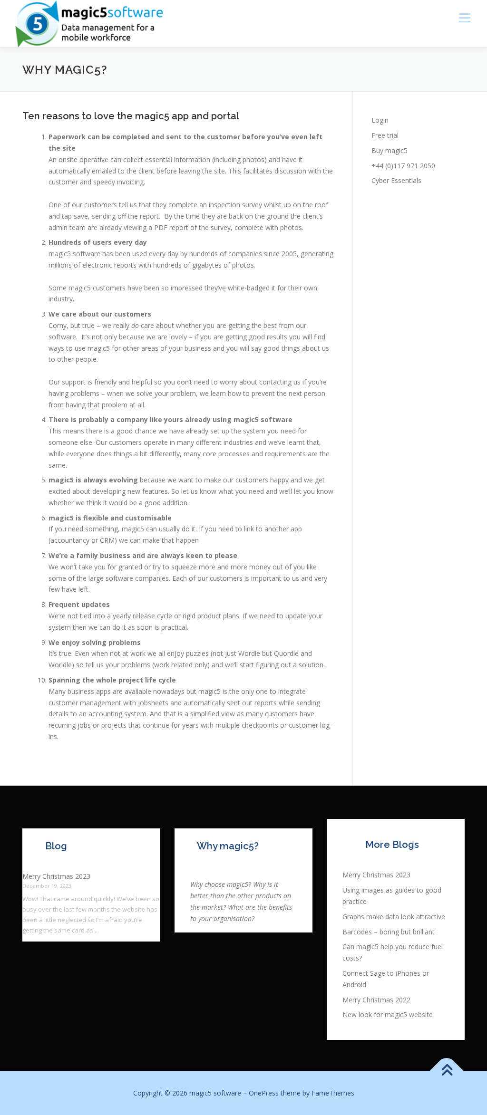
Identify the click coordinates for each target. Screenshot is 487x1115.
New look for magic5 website (387, 1014)
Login (380, 120)
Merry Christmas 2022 (376, 999)
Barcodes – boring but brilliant (388, 931)
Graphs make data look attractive (393, 916)
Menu (464, 17)
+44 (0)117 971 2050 (403, 165)
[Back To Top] (447, 1070)
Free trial (385, 135)
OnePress (264, 1092)
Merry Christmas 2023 (56, 876)
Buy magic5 (389, 150)
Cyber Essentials (396, 180)
